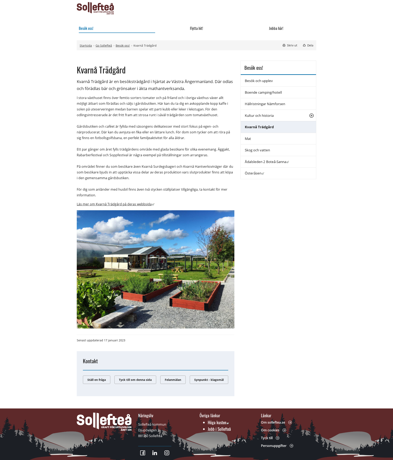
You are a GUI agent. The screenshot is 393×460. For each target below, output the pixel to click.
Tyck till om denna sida (135, 380)
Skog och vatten (257, 150)
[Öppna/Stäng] (311, 115)
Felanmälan (173, 380)
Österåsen (280, 173)
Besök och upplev (259, 80)
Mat (248, 138)
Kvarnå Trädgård (259, 127)
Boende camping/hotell (263, 92)
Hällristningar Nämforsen (265, 103)
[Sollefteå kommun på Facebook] (142, 452)
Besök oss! (123, 45)
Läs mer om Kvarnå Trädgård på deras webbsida (115, 204)
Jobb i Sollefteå (219, 429)
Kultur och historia (259, 115)
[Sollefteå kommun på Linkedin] (154, 452)
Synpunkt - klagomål (209, 380)
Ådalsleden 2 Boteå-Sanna (280, 161)
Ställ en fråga (96, 380)
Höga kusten (218, 422)
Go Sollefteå (104, 45)
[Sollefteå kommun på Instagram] (166, 452)
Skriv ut (292, 45)
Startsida (86, 45)
